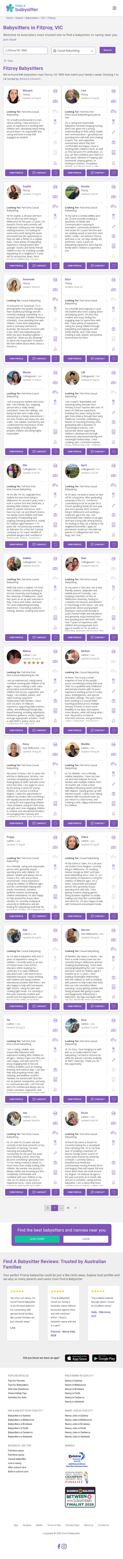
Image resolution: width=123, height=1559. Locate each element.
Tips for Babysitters (18, 1385)
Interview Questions (18, 1389)
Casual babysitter (17, 1459)
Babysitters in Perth (18, 1428)
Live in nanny (14, 1463)
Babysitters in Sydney (19, 1415)
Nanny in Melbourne (75, 1385)
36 (68, 1208)
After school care (17, 1467)
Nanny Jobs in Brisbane (77, 1424)
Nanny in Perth (72, 1393)
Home (9, 17)
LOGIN (86, 1239)
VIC (43, 17)
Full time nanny (16, 1450)
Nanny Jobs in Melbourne (78, 1420)
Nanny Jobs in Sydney (76, 1415)
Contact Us (103, 1525)
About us (88, 1525)
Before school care (18, 1471)
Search (19, 17)
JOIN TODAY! (37, 1239)
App (16, 1525)
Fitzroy (52, 17)
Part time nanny (16, 1454)
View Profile (16, 173)
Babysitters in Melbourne (21, 1420)
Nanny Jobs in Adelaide (77, 1436)
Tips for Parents (16, 1380)
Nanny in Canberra (74, 1397)
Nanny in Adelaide (74, 1401)
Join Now (9, 39)
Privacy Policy (72, 1525)
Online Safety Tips (17, 1393)
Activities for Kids (17, 1397)
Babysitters (32, 17)
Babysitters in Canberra (20, 1432)
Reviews (27, 1525)
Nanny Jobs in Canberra (77, 1432)
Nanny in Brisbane (74, 1389)
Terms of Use (54, 1525)
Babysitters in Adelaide (20, 1436)
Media (39, 1525)
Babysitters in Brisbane (20, 1424)
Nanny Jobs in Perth (75, 1428)
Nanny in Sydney (73, 1380)
